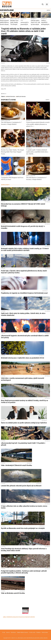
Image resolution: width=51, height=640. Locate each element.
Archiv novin (32, 632)
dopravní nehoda (10, 96)
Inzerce (8, 632)
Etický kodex (45, 632)
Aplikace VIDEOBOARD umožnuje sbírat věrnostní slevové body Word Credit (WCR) (19, 616)
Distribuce (13, 632)
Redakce (38, 632)
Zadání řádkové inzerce (22, 632)
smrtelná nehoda (21, 96)
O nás (3, 632)
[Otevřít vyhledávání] (43, 4)
